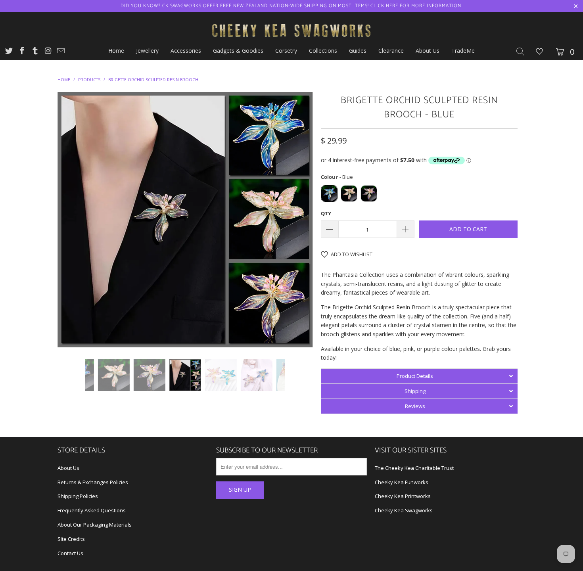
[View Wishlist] (539, 52)
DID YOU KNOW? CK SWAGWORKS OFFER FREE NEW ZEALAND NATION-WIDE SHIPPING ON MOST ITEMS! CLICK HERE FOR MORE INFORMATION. (291, 6)
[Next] (299, 219)
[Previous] (71, 219)
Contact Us (70, 553)
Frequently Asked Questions (92, 510)
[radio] (329, 193)
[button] (419, 375)
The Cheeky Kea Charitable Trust (414, 467)
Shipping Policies (78, 496)
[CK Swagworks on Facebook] (21, 52)
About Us (68, 467)
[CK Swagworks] (291, 21)
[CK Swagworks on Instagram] (47, 52)
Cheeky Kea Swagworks (404, 510)
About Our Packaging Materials (95, 524)
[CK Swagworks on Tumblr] (34, 52)
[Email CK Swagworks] (60, 52)
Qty (326, 213)
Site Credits (71, 538)
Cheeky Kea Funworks (401, 482)
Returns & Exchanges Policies (93, 482)
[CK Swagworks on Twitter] (8, 52)
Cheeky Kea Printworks (403, 496)
